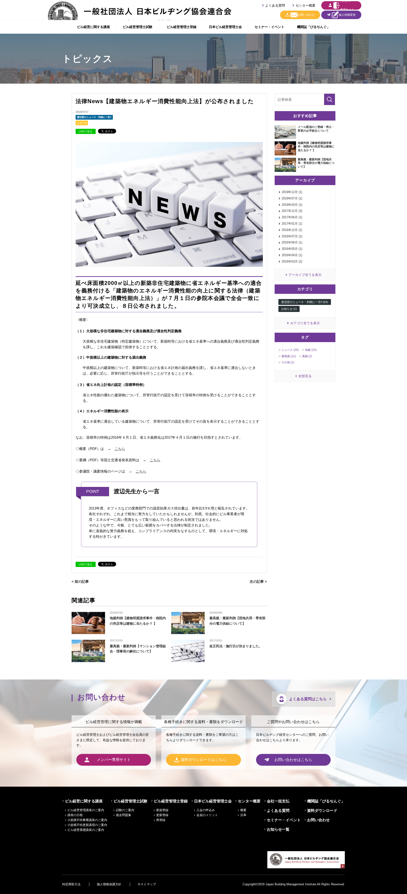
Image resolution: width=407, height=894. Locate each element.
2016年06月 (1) (292, 242)
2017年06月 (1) (292, 217)
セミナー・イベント (269, 27)
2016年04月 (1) (292, 255)
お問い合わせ (305, 14)
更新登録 (162, 815)
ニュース (81, 122)
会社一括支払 (278, 801)
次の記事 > (258, 581)
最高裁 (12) (288, 356)
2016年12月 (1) (292, 230)
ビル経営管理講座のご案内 (85, 810)
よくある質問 (275, 5)
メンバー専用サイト (347, 5)
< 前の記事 (80, 581)
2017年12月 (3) (292, 211)
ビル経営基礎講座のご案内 (85, 830)
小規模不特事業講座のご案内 (87, 820)
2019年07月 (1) (292, 198)
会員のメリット (207, 815)
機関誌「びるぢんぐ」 (313, 27)
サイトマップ (147, 884)
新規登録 (162, 810)
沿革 (243, 815)
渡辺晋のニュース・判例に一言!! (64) (304, 302)
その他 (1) (287, 362)
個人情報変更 (347, 14)
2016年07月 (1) (292, 236)
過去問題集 (123, 815)
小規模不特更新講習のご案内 (87, 825)
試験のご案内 (125, 810)
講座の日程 (75, 815)
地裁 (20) (311, 350)
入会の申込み (205, 810)
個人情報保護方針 (109, 884)
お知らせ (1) (289, 309)
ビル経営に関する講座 (93, 27)
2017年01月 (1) (292, 223)
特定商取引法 (71, 884)
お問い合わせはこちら (293, 760)
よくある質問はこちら (308, 699)
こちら (119, 449)
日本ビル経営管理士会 (225, 27)
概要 (243, 810)
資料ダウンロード (322, 811)
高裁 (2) (307, 356)
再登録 (160, 820)
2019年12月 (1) (292, 192)
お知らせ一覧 (278, 829)
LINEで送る (85, 131)
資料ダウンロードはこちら (203, 760)
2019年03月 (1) (292, 204)
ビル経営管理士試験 (137, 27)
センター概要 (305, 5)
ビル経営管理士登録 (181, 27)
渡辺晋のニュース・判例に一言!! (94, 117)
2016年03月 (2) (292, 261)
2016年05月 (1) (292, 249)
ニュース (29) (290, 350)
